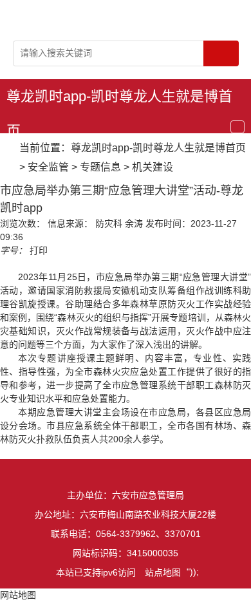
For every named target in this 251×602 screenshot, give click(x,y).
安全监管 (48, 167)
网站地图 (18, 595)
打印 (39, 250)
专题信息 (100, 167)
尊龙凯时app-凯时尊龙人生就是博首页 (119, 101)
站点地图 (163, 572)
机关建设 (152, 167)
